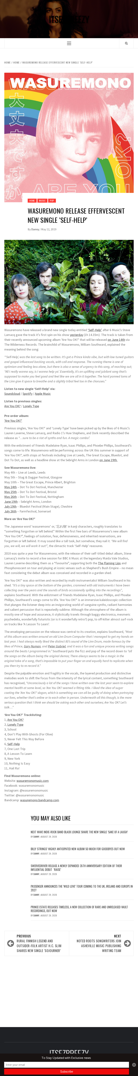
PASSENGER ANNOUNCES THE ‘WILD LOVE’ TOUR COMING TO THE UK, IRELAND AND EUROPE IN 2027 (82, 888)
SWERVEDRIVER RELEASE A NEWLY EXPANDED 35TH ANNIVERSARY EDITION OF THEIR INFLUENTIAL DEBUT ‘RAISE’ (76, 868)
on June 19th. (108, 460)
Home (32, 200)
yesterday (76, 335)
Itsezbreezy (69, 19)
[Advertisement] (69, 990)
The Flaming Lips (109, 563)
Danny (35, 229)
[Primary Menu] (69, 43)
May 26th (10, 497)
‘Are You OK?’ (13, 421)
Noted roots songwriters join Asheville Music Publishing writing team (99, 943)
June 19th (11, 501)
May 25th (10, 492)
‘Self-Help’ (95, 330)
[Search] (126, 43)
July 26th (10, 511)
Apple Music (43, 394)
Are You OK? (12, 406)
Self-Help (13, 744)
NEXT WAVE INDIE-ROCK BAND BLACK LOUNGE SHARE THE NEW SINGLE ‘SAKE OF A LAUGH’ (79, 832)
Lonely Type (31, 406)
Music (42, 200)
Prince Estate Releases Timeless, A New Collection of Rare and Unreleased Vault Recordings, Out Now (79, 909)
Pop (52, 200)
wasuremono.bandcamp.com (39, 800)
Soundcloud (12, 394)
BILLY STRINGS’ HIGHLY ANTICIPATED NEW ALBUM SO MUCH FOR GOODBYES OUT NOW (78, 849)
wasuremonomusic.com (33, 781)
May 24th (10, 487)
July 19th (10, 506)
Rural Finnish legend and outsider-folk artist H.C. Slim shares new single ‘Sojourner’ (39, 943)
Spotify (27, 394)
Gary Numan (32, 646)
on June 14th (116, 340)
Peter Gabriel (57, 646)
